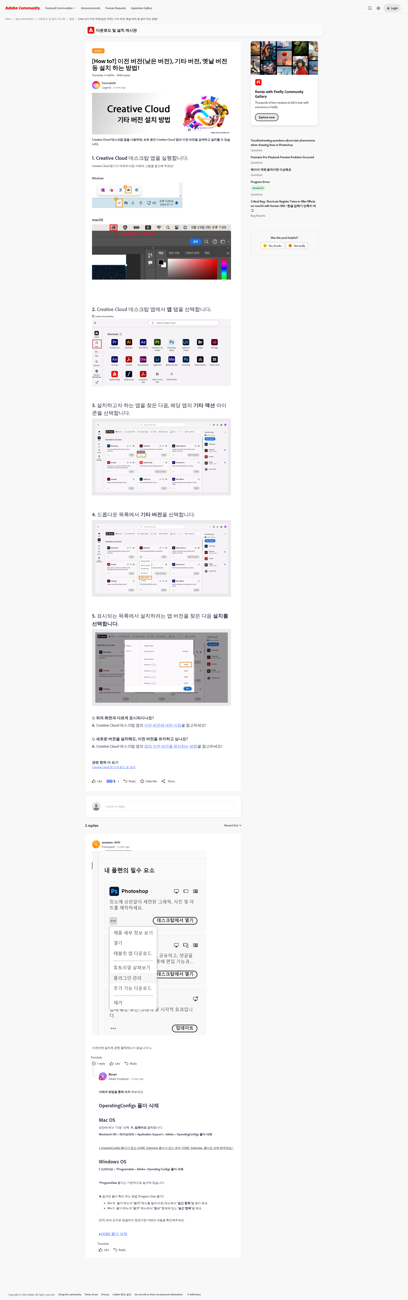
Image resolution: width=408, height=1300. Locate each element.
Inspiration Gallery (141, 8)
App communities (25, 18)
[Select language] (378, 8)
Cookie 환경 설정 (122, 1294)
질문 (71, 18)
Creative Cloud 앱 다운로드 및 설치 (114, 767)
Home (8, 18)
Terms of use (91, 1294)
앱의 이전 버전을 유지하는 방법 (170, 746)
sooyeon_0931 (111, 842)
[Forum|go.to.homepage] (22, 8)
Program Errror (260, 182)
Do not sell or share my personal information (159, 1294)
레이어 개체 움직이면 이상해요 (271, 169)
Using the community (69, 1294)
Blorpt (112, 1074)
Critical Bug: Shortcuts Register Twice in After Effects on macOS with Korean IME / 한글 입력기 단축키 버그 (283, 205)
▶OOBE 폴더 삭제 (113, 1233)
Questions (256, 150)
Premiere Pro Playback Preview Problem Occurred (282, 157)
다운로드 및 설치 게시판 (51, 18)
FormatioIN (109, 83)
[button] (392, 8)
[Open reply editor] (163, 806)
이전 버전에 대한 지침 (162, 725)
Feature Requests (115, 8)
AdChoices (195, 1294)
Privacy (105, 1294)
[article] (163, 953)
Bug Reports (258, 215)
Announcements (90, 8)
